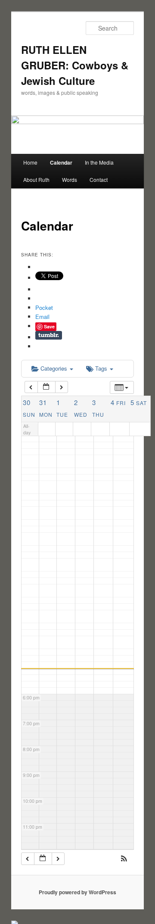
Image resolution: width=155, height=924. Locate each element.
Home (30, 162)
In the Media (99, 162)
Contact (99, 179)
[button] (124, 859)
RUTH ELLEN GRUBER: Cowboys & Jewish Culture (74, 65)
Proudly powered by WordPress (77, 892)
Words (69, 179)
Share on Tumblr (48, 335)
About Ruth (36, 179)
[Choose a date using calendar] (46, 387)
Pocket (44, 307)
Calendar (61, 162)
